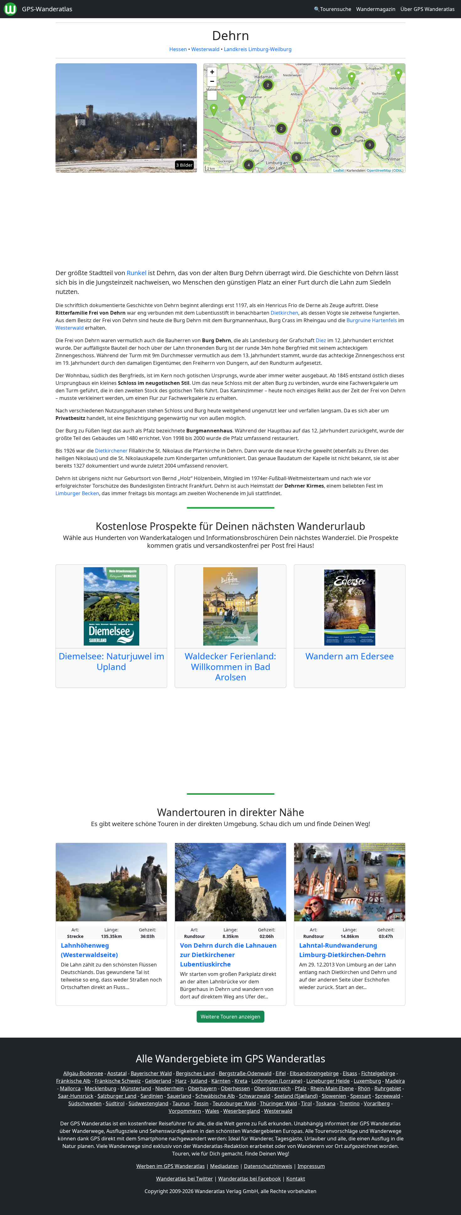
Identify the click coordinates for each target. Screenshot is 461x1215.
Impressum (311, 1166)
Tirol (306, 1103)
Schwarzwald (254, 1095)
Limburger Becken (77, 493)
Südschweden (85, 1103)
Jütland (199, 1080)
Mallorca (70, 1088)
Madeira (395, 1080)
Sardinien (151, 1095)
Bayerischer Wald (151, 1073)
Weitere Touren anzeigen (230, 1016)
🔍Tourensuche (332, 9)
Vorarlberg (377, 1103)
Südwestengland (148, 1103)
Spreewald (387, 1095)
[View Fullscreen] (212, 95)
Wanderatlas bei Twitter (184, 1178)
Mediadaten (224, 1166)
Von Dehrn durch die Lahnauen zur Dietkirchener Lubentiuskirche (228, 954)
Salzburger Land (117, 1095)
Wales (212, 1111)
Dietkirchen (284, 312)
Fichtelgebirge (378, 1073)
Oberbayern (202, 1088)
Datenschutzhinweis (268, 1166)
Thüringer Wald (278, 1103)
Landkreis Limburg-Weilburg (258, 49)
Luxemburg (367, 1080)
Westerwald (205, 49)
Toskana (326, 1103)
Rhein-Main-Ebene (332, 1088)
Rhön (364, 1088)
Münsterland (135, 1088)
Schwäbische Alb (215, 1095)
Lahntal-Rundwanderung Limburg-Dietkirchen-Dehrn (342, 950)
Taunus (181, 1103)
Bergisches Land (195, 1073)
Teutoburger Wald (234, 1103)
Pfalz (300, 1088)
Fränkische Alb (73, 1080)
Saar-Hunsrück (75, 1095)
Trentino (350, 1103)
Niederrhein (169, 1088)
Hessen (178, 49)
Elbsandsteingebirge (314, 1073)
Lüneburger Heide (328, 1080)
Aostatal (117, 1073)
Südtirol (115, 1103)
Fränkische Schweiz (118, 1080)
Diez (321, 340)
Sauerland (179, 1095)
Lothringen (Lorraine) (277, 1080)
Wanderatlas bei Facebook (249, 1178)
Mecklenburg (100, 1088)
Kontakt (295, 1178)
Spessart (360, 1095)
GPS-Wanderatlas (47, 9)
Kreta (241, 1080)
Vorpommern (185, 1111)
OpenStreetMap (379, 170)
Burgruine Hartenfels (372, 320)
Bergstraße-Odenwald (245, 1073)
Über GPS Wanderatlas (427, 9)
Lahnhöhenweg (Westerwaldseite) (89, 950)
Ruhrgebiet (387, 1088)
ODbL (397, 170)
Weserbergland (241, 1111)
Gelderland (158, 1080)
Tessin (201, 1103)
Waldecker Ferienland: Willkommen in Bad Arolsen (230, 666)
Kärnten (220, 1080)
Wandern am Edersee (349, 656)
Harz (181, 1080)
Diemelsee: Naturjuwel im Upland (111, 661)
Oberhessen (235, 1088)
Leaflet (338, 170)
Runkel (136, 273)
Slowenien (334, 1095)
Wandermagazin (375, 9)
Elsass (350, 1073)
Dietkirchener (111, 450)
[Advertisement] (230, 222)
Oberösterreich (272, 1088)
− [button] (212, 81)
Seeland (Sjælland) (296, 1095)
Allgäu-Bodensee (83, 1073)
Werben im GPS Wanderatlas (170, 1166)
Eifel (281, 1073)
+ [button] (212, 72)
